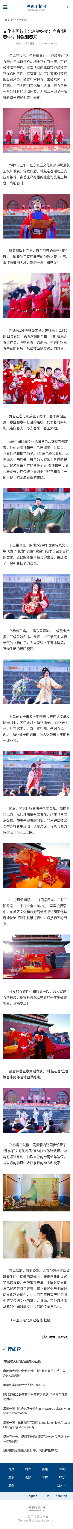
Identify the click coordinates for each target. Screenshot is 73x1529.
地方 (62, 1477)
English (31, 1496)
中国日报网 (8, 20)
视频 (28, 1477)
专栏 (45, 1477)
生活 (11, 1477)
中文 (46, 1496)
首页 (11, 1469)
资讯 (45, 1469)
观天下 (61, 1485)
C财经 (62, 1469)
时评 (28, 1469)
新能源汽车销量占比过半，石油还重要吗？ (31, 1450)
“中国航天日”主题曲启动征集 (22, 1361)
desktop (61, 1496)
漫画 (11, 1485)
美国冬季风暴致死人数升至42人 (24, 1385)
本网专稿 (21, 20)
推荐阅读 (12, 1349)
